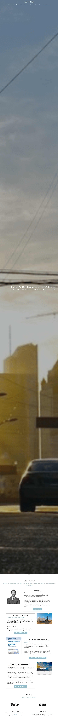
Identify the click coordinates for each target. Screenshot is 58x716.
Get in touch (37, 609)
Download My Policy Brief (37, 657)
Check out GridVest (20, 632)
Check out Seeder (20, 686)
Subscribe (46, 5)
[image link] (44, 618)
